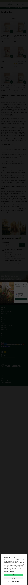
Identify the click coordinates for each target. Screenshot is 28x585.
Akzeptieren (13, 574)
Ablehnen (13, 578)
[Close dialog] (27, 282)
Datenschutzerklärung (9, 571)
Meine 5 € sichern (21, 299)
